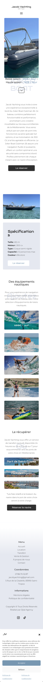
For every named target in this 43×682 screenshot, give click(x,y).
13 (33, 216)
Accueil (21, 546)
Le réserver (21, 168)
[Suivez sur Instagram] (18, 617)
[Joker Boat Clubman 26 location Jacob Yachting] (21, 218)
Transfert (21, 553)
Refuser (21, 669)
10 (27, 216)
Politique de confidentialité (21, 598)
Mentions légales (21, 595)
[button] (39, 634)
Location (21, 550)
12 (31, 216)
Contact (21, 563)
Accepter (21, 663)
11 (29, 216)
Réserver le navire (21, 507)
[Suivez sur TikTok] (24, 617)
